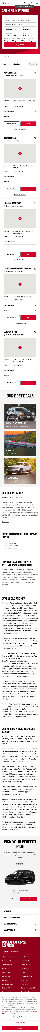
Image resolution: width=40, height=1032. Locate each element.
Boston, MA (6, 988)
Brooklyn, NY (25, 957)
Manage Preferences (20, 1017)
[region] (20, 1012)
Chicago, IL (25, 980)
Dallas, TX (5, 968)
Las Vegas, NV (25, 968)
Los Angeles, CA (26, 976)
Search (22, 44)
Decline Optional (20, 1022)
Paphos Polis (10, 548)
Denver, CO (6, 976)
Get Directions (11, 124)
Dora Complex (10, 138)
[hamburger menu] (37, 3)
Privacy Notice (8, 1011)
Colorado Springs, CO (28, 988)
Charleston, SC (26, 965)
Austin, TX (5, 980)
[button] (20, 88)
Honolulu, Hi (6, 992)
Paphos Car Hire (11, 546)
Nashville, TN (25, 992)
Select (28, 124)
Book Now (28, 899)
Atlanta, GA (6, 972)
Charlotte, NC (25, 972)
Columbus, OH (7, 961)
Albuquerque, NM (8, 957)
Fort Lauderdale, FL (8, 984)
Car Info (11, 899)
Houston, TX (25, 961)
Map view (32, 64)
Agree (20, 1028)
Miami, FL (24, 984)
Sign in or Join (29, 3)
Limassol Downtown (12, 203)
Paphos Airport (10, 73)
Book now (5, 522)
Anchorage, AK (7, 965)
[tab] (6, 951)
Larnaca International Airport (17, 268)
